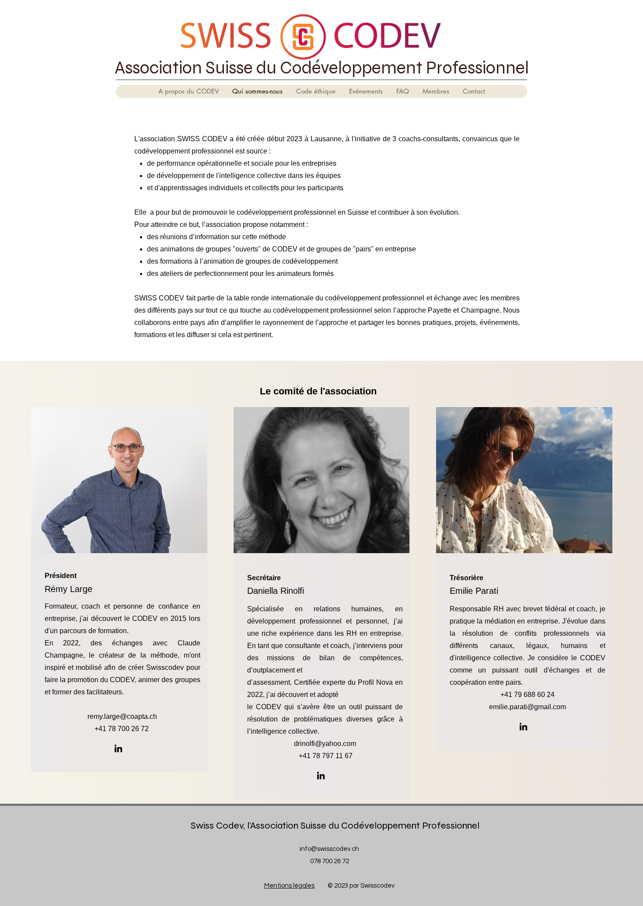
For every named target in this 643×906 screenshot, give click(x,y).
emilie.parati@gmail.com (527, 707)
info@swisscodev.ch (329, 849)
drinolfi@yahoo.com (325, 743)
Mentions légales (289, 885)
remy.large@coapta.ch (122, 716)
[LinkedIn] (118, 748)
